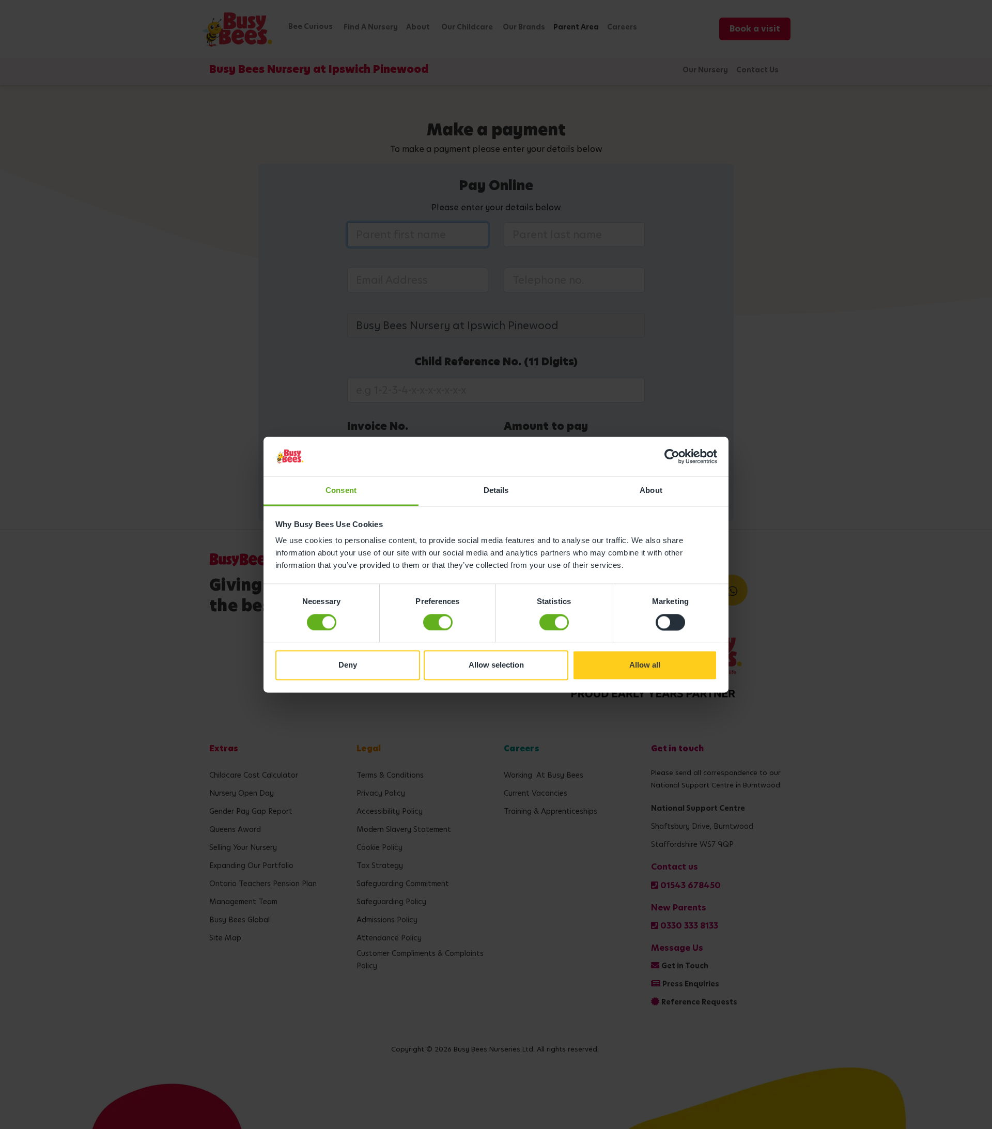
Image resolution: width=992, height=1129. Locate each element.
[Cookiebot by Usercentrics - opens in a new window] (672, 456)
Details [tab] (496, 490)
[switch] (438, 622)
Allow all (644, 665)
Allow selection (496, 665)
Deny (347, 665)
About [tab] (651, 490)
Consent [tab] (341, 490)
